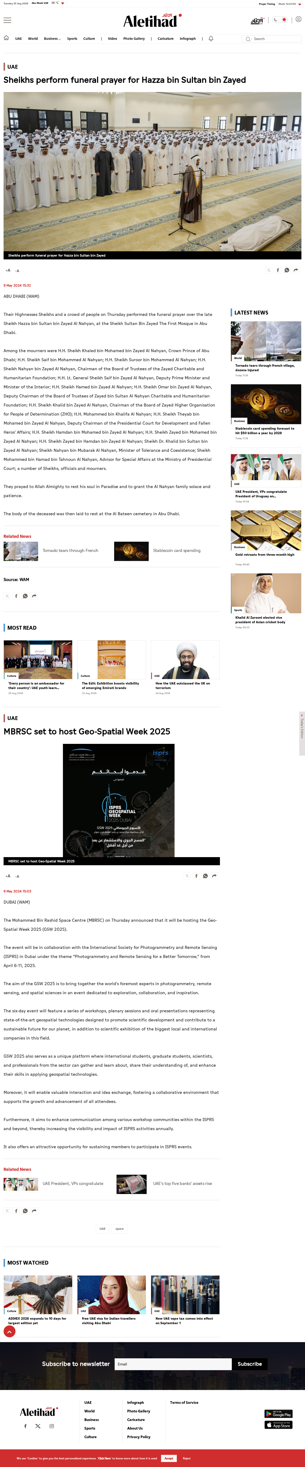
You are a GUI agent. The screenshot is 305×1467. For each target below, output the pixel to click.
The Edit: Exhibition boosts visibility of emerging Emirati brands (110, 685)
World (33, 38)
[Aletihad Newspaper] (152, 20)
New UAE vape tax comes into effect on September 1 (184, 1321)
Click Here (104, 1458)
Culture (89, 38)
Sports (72, 38)
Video (112, 38)
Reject (187, 1458)
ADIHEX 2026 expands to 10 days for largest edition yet (37, 1321)
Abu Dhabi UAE (45, 3)
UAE (18, 38)
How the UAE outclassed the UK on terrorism (183, 685)
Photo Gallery (134, 38)
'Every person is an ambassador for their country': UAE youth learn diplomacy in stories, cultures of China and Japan (36, 685)
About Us (135, 1428)
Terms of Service (184, 1402)
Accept (169, 1458)
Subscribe (250, 1364)
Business (51, 38)
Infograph (188, 38)
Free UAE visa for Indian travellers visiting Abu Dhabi (109, 1321)
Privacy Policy (139, 1436)
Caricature (166, 38)
